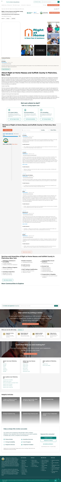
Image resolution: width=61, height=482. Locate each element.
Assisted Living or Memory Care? (30, 413)
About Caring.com (45, 460)
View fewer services (8, 280)
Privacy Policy (24, 470)
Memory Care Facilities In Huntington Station (10, 382)
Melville (4, 366)
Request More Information (31, 353)
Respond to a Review (48, 440)
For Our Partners (35, 466)
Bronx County (25, 368)
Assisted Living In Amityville (7, 384)
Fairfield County (25, 369)
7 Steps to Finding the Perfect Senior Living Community (10, 400)
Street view (41, 50)
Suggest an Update (48, 437)
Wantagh (4, 371)
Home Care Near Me (55, 467)
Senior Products (25, 466)
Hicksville (4, 365)
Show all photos (54, 50)
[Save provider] (58, 9)
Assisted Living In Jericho (7, 381)
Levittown (4, 368)
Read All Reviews (5, 69)
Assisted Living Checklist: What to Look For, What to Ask (30, 400)
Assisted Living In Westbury (7, 385)
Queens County (25, 365)
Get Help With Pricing (54, 12)
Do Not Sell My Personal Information (24, 473)
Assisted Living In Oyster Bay (8, 387)
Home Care (24, 151)
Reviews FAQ (44, 467)
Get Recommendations (30, 119)
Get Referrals (34, 465)
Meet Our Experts (45, 461)
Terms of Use (10, 473)
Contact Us (44, 470)
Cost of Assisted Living (48, 399)
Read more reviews (27, 252)
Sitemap (23, 467)
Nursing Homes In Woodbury (8, 379)
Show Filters (53, 130)
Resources (24, 465)
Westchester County (26, 371)
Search (56, 305)
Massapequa (5, 369)
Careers (43, 469)
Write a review (8, 130)
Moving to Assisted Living (9, 413)
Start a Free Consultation (53, 5)
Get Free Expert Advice (14, 119)
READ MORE (24, 164)
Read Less (20, 329)
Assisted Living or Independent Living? (50, 414)
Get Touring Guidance (46, 119)
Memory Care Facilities (46, 365)
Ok (55, 480)
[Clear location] (53, 306)
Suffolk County (25, 366)
